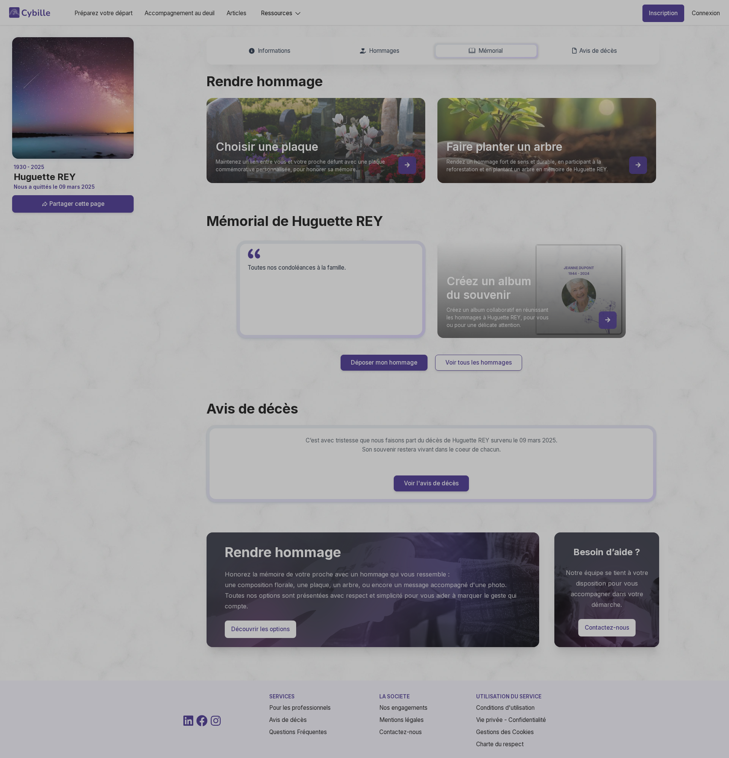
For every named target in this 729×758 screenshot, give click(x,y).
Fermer (524, 475)
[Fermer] (540, 276)
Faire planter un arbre (425, 426)
